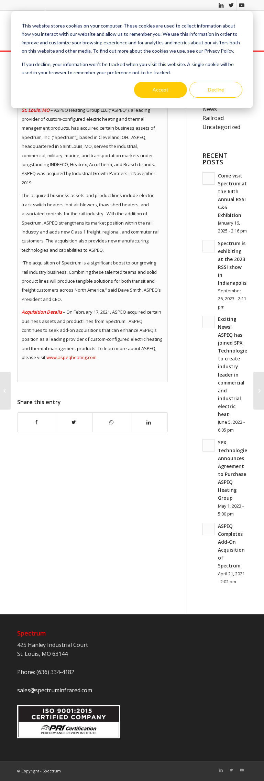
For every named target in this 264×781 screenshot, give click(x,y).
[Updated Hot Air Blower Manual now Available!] (5, 391)
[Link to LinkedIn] (221, 5)
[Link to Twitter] (231, 5)
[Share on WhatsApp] (111, 422)
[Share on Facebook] (36, 422)
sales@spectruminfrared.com (54, 690)
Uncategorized (221, 127)
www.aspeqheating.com (71, 357)
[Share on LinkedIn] (148, 422)
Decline (216, 90)
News (209, 109)
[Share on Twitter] (73, 422)
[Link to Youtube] (241, 5)
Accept (160, 90)
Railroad (213, 118)
